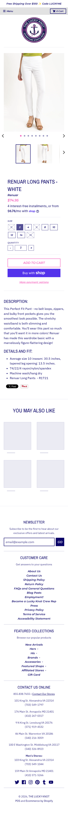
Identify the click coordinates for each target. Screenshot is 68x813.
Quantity (13, 242)
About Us (34, 571)
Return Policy (34, 584)
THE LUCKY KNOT (39, 796)
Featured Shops (33, 666)
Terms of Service (34, 614)
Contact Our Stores (43, 694)
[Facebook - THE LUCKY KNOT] (24, 782)
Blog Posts (34, 592)
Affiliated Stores (33, 670)
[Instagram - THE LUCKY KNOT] (30, 782)
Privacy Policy (34, 610)
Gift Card (34, 674)
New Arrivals (34, 644)
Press (34, 605)
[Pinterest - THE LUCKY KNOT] (37, 782)
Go (60, 542)
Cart (59, 11)
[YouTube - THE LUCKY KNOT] (51, 782)
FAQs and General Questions (34, 588)
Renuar (13, 195)
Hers (33, 649)
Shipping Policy (34, 580)
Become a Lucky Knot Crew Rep (34, 601)
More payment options (34, 282)
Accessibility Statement (34, 618)
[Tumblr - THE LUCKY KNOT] (44, 782)
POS (17, 801)
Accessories (33, 661)
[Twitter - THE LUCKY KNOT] (17, 782)
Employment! (34, 597)
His (33, 653)
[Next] (64, 136)
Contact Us (34, 575)
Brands (33, 657)
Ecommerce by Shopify (39, 801)
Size (10, 221)
